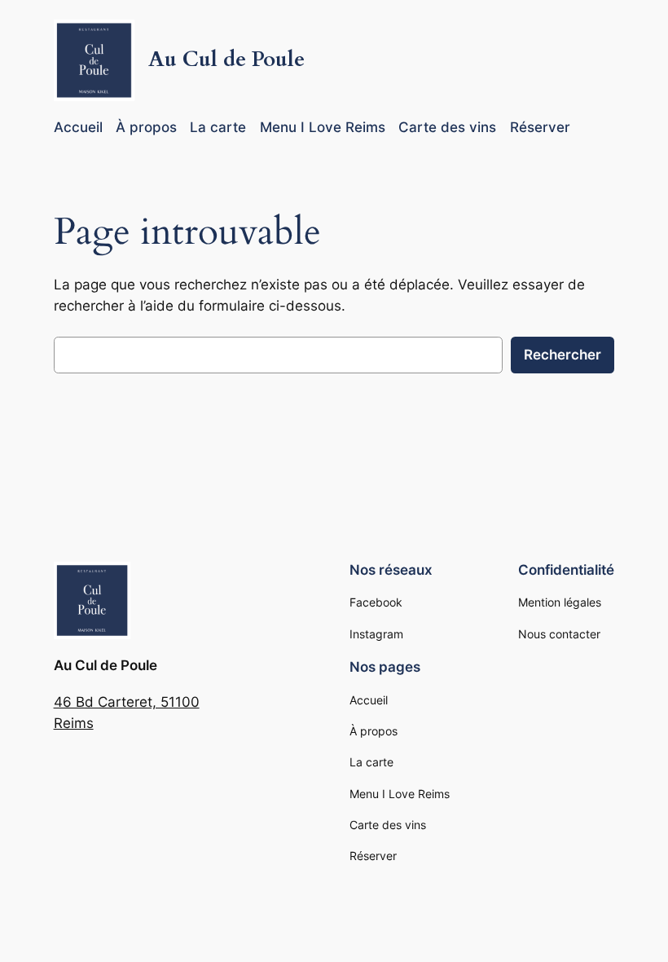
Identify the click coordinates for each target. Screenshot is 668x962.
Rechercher (562, 354)
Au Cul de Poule (226, 59)
